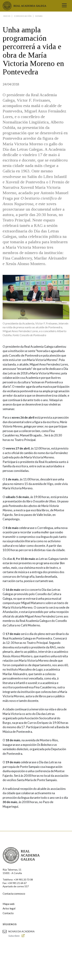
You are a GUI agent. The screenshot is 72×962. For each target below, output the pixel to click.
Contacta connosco (14, 893)
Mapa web (9, 903)
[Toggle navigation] (64, 6)
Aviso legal (9, 908)
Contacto (8, 913)
